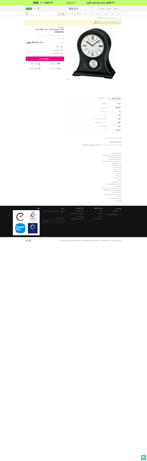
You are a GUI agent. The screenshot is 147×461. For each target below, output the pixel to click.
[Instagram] (27, 240)
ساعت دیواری (106, 14)
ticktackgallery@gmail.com (113, 214)
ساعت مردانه (98, 14)
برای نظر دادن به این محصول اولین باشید (55, 35)
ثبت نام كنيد (85, 145)
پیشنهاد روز (115, 8)
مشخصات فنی (102, 98)
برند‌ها (85, 14)
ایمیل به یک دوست (54, 68)
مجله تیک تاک (70, 14)
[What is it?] (95, 22)
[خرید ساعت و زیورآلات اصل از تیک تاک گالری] (73, 8)
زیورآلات (112, 14)
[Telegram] (30, 240)
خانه (120, 18)
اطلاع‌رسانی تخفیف (34, 68)
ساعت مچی (119, 14)
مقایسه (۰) (101, 9)
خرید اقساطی (78, 14)
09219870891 (116, 211)
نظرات (108, 98)
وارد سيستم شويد (93, 145)
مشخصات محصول (116, 98)
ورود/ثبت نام (108, 8)
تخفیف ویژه (60, 14)
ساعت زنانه (91, 14)
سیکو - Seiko (61, 27)
